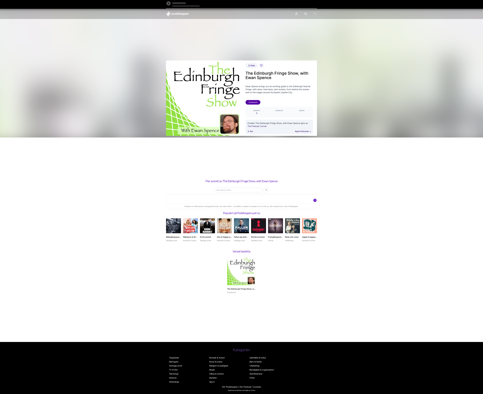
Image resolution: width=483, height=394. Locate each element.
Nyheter (213, 378)
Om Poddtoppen (230, 387)
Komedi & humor (217, 357)
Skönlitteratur (256, 374)
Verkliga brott (175, 365)
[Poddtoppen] (177, 14)
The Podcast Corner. (257, 126)
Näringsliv (173, 361)
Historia (172, 378)
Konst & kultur (216, 361)
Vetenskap (174, 382)
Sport (212, 382)
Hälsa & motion (216, 374)
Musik (212, 369)
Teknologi (173, 374)
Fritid (252, 378)
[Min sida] (296, 13)
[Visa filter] (266, 190)
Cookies (257, 387)
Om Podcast (245, 387)
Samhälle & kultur (258, 357)
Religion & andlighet (218, 365)
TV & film (173, 369)
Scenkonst (253, 102)
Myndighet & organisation (262, 369)
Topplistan (174, 357)
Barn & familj (255, 361)
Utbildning (254, 365)
